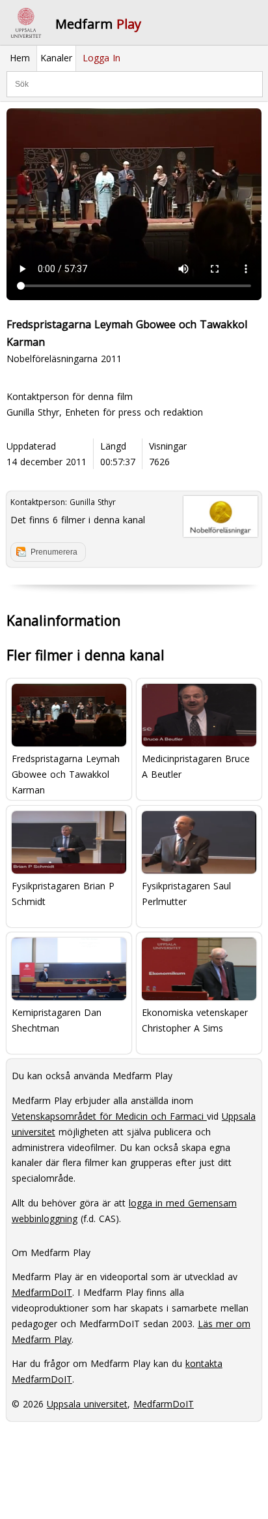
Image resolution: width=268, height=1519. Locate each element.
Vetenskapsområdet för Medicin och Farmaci (109, 1116)
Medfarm (98, 24)
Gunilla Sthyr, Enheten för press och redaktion (105, 412)
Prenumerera (54, 552)
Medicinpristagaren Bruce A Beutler (196, 766)
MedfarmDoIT (42, 1292)
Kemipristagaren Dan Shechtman (56, 1020)
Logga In (101, 58)
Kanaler (56, 58)
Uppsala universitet (87, 1404)
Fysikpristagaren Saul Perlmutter (186, 894)
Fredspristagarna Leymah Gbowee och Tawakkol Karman (66, 773)
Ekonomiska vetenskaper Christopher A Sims (195, 1020)
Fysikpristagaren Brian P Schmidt (63, 894)
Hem (20, 58)
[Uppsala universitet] (26, 23)
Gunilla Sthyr (93, 502)
